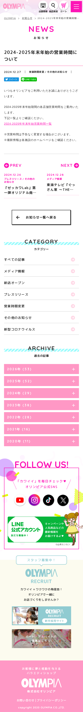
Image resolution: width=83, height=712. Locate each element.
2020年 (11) (19, 441)
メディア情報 (14, 271)
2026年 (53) (19, 369)
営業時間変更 (14, 306)
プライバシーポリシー (51, 700)
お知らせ (27, 18)
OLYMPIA (10, 18)
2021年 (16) (18, 429)
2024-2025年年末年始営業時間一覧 (28, 123)
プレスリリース (16, 294)
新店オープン (14, 283)
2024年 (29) (19, 393)
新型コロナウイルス (19, 329)
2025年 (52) (19, 381)
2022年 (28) (19, 417)
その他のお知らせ (18, 318)
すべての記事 (14, 259)
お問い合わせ (25, 700)
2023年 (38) (19, 405)
